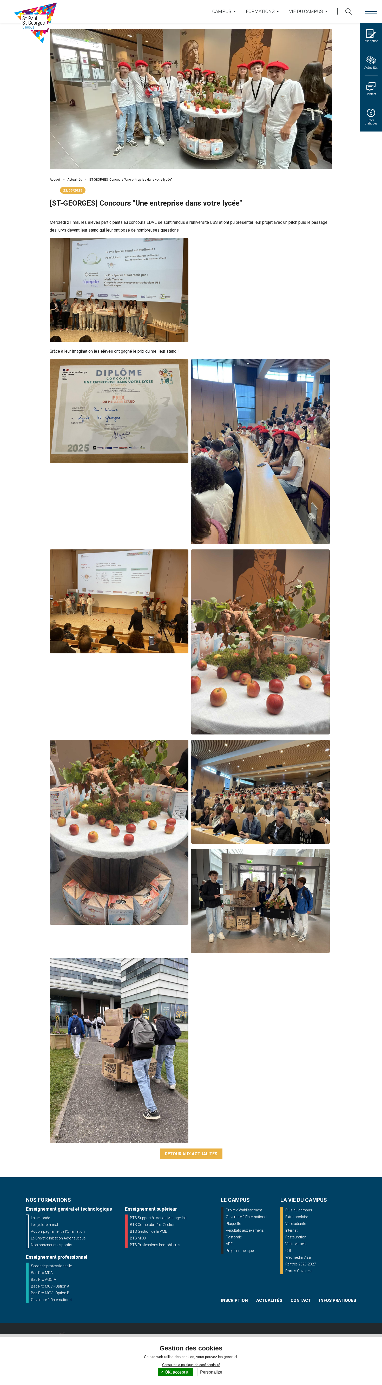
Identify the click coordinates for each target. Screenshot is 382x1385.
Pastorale (234, 1237)
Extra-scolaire (296, 1217)
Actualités (74, 179)
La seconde (40, 1218)
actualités (269, 1300)
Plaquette (233, 1224)
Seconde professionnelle (51, 1266)
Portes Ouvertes (298, 1271)
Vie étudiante (295, 1224)
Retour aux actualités (191, 1153)
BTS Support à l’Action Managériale (158, 1218)
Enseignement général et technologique (69, 1209)
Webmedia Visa (298, 1257)
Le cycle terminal (44, 1225)
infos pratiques (337, 1300)
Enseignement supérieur (151, 1209)
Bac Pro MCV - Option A (50, 1286)
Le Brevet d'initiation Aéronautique (58, 1238)
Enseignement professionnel (56, 1257)
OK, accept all (177, 1372)
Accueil (55, 179)
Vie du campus (306, 11)
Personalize (211, 1372)
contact (301, 1300)
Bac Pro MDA (42, 1273)
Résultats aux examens (245, 1230)
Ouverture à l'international (51, 1300)
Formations (260, 11)
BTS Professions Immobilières (155, 1245)
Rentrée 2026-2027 (300, 1264)
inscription (234, 1300)
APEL (230, 1244)
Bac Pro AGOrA (43, 1279)
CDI (288, 1251)
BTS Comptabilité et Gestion (152, 1225)
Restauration (295, 1237)
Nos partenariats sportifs (51, 1245)
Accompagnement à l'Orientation (58, 1231)
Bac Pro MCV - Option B (50, 1293)
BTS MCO (138, 1238)
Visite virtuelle (296, 1244)
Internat (291, 1230)
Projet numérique (240, 1251)
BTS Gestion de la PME (148, 1231)
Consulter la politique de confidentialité (191, 1365)
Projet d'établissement (244, 1210)
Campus (221, 11)
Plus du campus (298, 1210)
